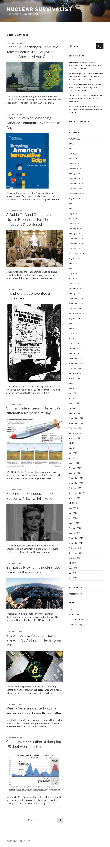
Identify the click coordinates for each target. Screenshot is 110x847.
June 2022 (73, 388)
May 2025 (73, 213)
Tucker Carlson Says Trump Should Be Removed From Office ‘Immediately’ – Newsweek (85, 98)
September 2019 (76, 553)
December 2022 (76, 358)
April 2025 (73, 218)
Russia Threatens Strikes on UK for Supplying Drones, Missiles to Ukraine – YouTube (86, 109)
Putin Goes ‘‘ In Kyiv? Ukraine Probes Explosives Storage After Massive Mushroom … (85, 87)
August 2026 (74, 139)
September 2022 (76, 373)
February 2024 (75, 288)
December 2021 (76, 418)
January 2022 (74, 413)
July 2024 (73, 263)
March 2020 (74, 523)
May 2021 (73, 453)
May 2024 (73, 273)
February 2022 (75, 408)
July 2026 (73, 144)
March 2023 (74, 343)
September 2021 (76, 433)
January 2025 (74, 233)
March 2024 (74, 283)
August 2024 (74, 258)
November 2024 (76, 243)
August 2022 (74, 378)
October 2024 (75, 248)
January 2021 (74, 473)
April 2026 (73, 159)
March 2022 (74, 403)
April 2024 (73, 278)
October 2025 (75, 188)
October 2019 (75, 548)
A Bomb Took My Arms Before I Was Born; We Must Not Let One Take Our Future (85, 65)
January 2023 (74, 353)
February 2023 (75, 348)
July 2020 (73, 503)
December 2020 (76, 478)
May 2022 (73, 393)
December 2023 (76, 298)
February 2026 (75, 169)
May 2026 (73, 154)
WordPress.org (75, 624)
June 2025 (73, 208)
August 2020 (74, 498)
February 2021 (75, 468)
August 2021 (74, 438)
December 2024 (76, 238)
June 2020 (73, 508)
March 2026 (74, 163)
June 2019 (73, 568)
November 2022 (76, 363)
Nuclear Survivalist (39, 9)
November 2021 (76, 423)
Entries (74, 614)
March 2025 (74, 223)
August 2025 (74, 198)
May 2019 (73, 573)
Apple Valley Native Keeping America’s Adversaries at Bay (33, 123)
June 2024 (73, 268)
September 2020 (76, 493)
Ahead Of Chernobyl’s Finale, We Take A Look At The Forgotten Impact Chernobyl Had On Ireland (32, 52)
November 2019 (76, 543)
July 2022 (73, 383)
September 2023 (76, 313)
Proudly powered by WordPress (20, 841)
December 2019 (76, 538)
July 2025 (73, 204)
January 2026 (74, 173)
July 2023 (73, 323)
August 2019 (74, 558)
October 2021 (75, 428)
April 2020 (73, 518)
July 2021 (72, 443)
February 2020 (75, 528)
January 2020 (74, 533)
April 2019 (73, 578)
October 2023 (75, 308)
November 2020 (76, 483)
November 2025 (76, 184)
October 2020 (75, 488)
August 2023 (74, 318)
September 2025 (76, 194)
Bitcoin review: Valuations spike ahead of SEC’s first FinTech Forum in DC (34, 640)
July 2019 (72, 563)
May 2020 (73, 513)
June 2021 (73, 448)
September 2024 (76, 253)
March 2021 (74, 463)
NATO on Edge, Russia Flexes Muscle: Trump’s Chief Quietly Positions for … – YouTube (86, 76)
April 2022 (73, 398)
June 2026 (73, 149)
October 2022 (75, 368)
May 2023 (73, 333)
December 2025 (76, 179)
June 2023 (73, 328)
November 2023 (76, 303)
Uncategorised (75, 594)
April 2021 (73, 458)
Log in (71, 609)
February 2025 (75, 229)
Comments (76, 619)
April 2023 (73, 338)
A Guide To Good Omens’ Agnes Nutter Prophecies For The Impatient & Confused (31, 219)
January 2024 (74, 293)
